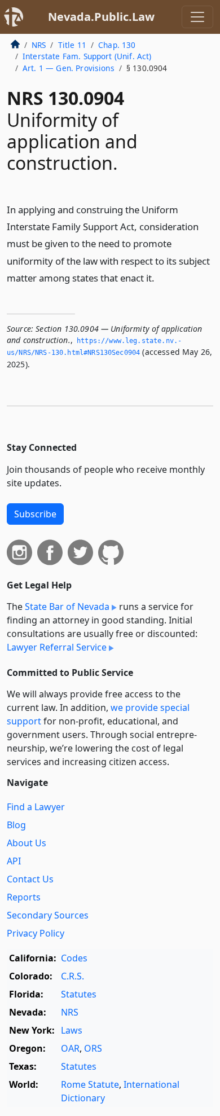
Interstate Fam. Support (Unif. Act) (87, 56)
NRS (39, 44)
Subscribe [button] (35, 514)
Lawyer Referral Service (57, 647)
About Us (26, 843)
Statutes (78, 994)
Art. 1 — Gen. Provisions (69, 68)
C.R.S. (72, 976)
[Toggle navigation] (197, 17)
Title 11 (72, 44)
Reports (24, 897)
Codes (74, 958)
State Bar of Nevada (67, 606)
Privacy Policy (35, 933)
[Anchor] (160, 277)
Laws (71, 1030)
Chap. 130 (116, 44)
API (14, 861)
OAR (70, 1048)
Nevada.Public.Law (101, 16)
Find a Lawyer (36, 807)
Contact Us (30, 879)
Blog (16, 825)
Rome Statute (90, 1084)
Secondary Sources (48, 915)
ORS (93, 1048)
